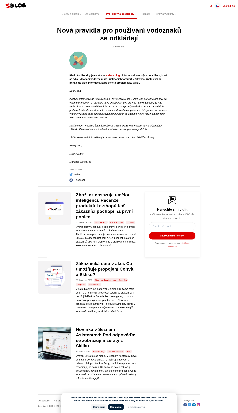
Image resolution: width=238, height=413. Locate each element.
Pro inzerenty (100, 222)
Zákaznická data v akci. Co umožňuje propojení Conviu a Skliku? (105, 269)
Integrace (81, 284)
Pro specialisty (116, 222)
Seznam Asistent (115, 351)
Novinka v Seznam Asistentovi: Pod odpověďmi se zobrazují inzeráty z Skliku (106, 337)
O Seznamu (44, 401)
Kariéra (57, 401)
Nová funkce (94, 284)
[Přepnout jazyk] (217, 5)
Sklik (129, 351)
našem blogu (113, 75)
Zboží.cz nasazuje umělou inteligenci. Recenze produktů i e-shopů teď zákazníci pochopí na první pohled (104, 205)
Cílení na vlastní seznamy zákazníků (111, 280)
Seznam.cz (228, 5)
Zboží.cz (130, 222)
